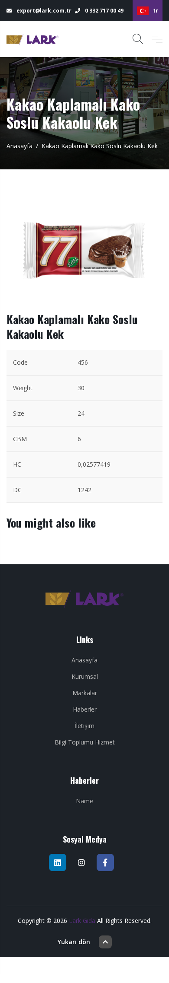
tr (155, 10)
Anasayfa (19, 146)
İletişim (84, 726)
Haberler (85, 709)
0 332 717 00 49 (104, 10)
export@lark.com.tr (43, 10)
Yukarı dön (74, 942)
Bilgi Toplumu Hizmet (85, 742)
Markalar (84, 693)
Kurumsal (85, 676)
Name (84, 801)
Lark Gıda (82, 920)
